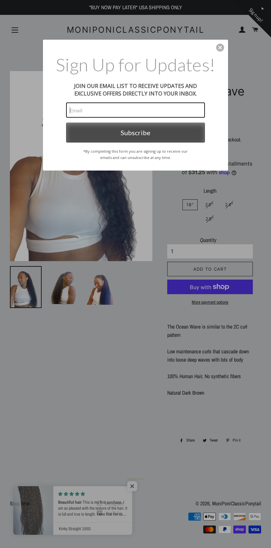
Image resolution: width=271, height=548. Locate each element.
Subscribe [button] (135, 133)
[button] (220, 48)
